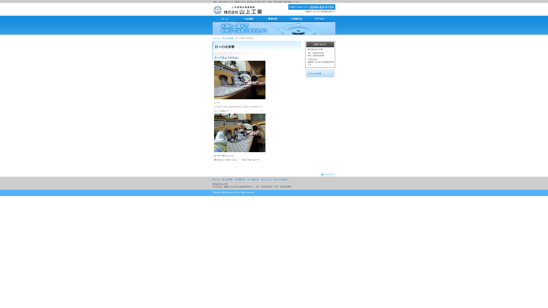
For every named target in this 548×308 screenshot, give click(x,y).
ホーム (217, 38)
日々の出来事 (227, 38)
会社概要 (229, 179)
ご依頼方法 (254, 179)
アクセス (267, 179)
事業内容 (241, 179)
